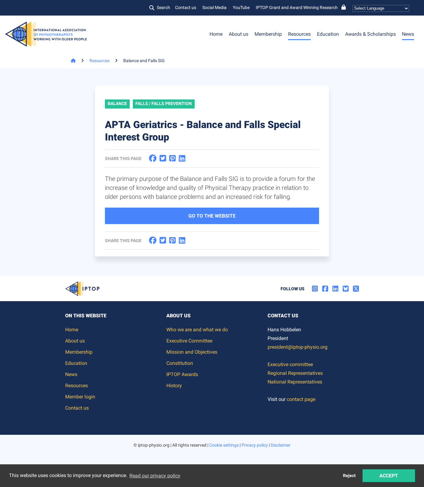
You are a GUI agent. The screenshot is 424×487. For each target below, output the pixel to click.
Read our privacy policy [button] (154, 476)
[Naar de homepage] (70, 60)
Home (216, 34)
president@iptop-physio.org (297, 347)
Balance (117, 103)
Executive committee (290, 364)
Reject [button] (349, 475)
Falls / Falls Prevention (163, 103)
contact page (301, 399)
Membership (268, 34)
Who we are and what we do (197, 330)
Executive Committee (189, 341)
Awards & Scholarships (370, 34)
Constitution (179, 363)
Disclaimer (281, 445)
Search (163, 7)
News (408, 34)
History (174, 385)
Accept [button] (388, 476)
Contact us (185, 7)
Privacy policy (254, 445)
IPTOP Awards (182, 374)
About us (238, 34)
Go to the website (212, 216)
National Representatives (295, 382)
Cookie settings (224, 445)
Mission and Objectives (191, 352)
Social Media (214, 7)
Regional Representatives (295, 373)
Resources (299, 34)
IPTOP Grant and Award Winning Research (297, 7)
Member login (80, 397)
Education (328, 34)
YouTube (241, 7)
